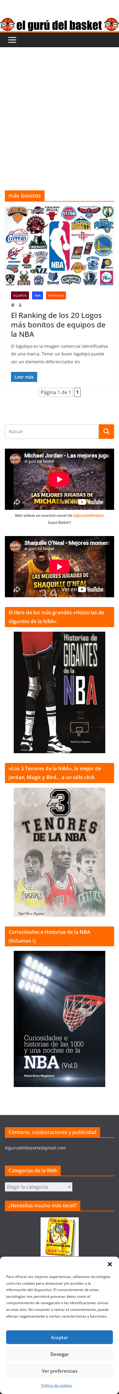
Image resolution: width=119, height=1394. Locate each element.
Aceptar (59, 1337)
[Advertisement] (59, 109)
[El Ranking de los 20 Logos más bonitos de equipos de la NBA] (59, 245)
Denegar (59, 1354)
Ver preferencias (60, 1371)
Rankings (56, 295)
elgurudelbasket (88, 515)
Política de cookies (56, 1385)
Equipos (20, 295)
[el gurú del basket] (59, 22)
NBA (37, 295)
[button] (110, 1264)
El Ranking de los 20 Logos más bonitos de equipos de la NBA (58, 324)
